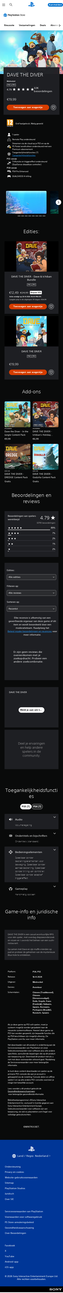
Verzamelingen (27, 25)
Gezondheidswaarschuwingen (21, 1091)
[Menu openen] (3, 5)
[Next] (58, 202)
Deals (43, 25)
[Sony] (55, 1291)
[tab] (26, 806)
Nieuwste (9, 25)
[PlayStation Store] (15, 14)
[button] (24, 155)
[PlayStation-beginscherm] (31, 4)
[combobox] (31, 577)
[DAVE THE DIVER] (26, 202)
